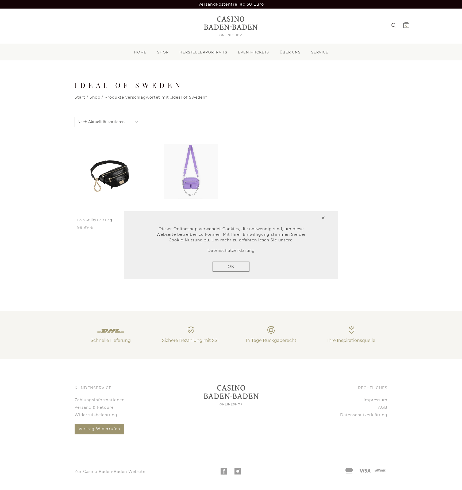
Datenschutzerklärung (363, 414)
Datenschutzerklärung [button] (231, 250)
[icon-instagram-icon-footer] (238, 472)
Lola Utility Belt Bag (94, 220)
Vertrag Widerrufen (99, 428)
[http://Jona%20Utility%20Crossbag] (191, 171)
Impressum (375, 400)
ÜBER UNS (290, 52)
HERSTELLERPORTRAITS (203, 52)
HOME (140, 52)
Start (80, 97)
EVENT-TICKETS (253, 52)
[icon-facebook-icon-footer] (224, 472)
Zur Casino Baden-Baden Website (110, 471)
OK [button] (231, 266)
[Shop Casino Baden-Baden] (229, 26)
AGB (382, 407)
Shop (95, 97)
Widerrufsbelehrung (96, 414)
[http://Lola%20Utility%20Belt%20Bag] (111, 171)
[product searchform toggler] (394, 25)
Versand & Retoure (94, 407)
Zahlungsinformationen (100, 400)
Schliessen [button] (303, 218)
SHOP (163, 52)
